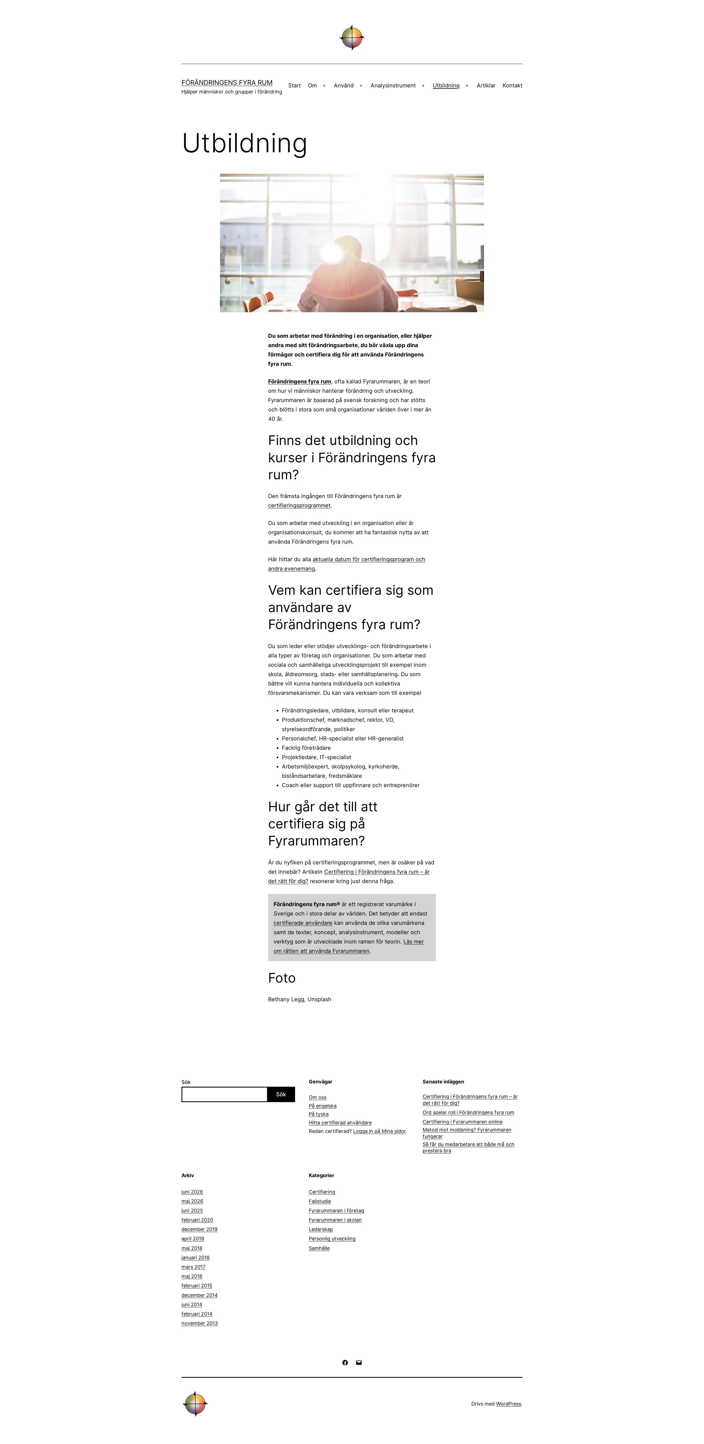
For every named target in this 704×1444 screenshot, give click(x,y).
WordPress (508, 1404)
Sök (186, 1082)
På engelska (323, 1106)
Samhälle (319, 1248)
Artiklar (486, 85)
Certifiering (322, 1192)
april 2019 (193, 1238)
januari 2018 (196, 1257)
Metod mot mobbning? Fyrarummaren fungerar (467, 1133)
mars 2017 (193, 1267)
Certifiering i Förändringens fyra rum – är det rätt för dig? (470, 1100)
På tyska (319, 1114)
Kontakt (512, 85)
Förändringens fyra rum (227, 83)
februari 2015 (197, 1285)
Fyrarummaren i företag (336, 1210)
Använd (344, 85)
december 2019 (200, 1229)
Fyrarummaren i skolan (335, 1220)
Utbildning (446, 85)
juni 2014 (192, 1304)
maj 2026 (192, 1201)
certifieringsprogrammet (299, 505)
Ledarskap (321, 1229)
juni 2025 (192, 1210)
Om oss (317, 1097)
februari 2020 (197, 1220)
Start (294, 85)
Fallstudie (320, 1201)
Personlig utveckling (332, 1238)
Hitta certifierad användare (340, 1122)
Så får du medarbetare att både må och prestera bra (469, 1147)
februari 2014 (197, 1314)
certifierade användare (303, 923)
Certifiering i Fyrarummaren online (462, 1122)
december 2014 (200, 1295)
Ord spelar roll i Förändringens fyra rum (468, 1112)
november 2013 (200, 1323)
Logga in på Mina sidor (379, 1131)
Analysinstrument (393, 85)
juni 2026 (192, 1192)
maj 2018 (192, 1248)
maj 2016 (192, 1276)
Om (312, 85)
